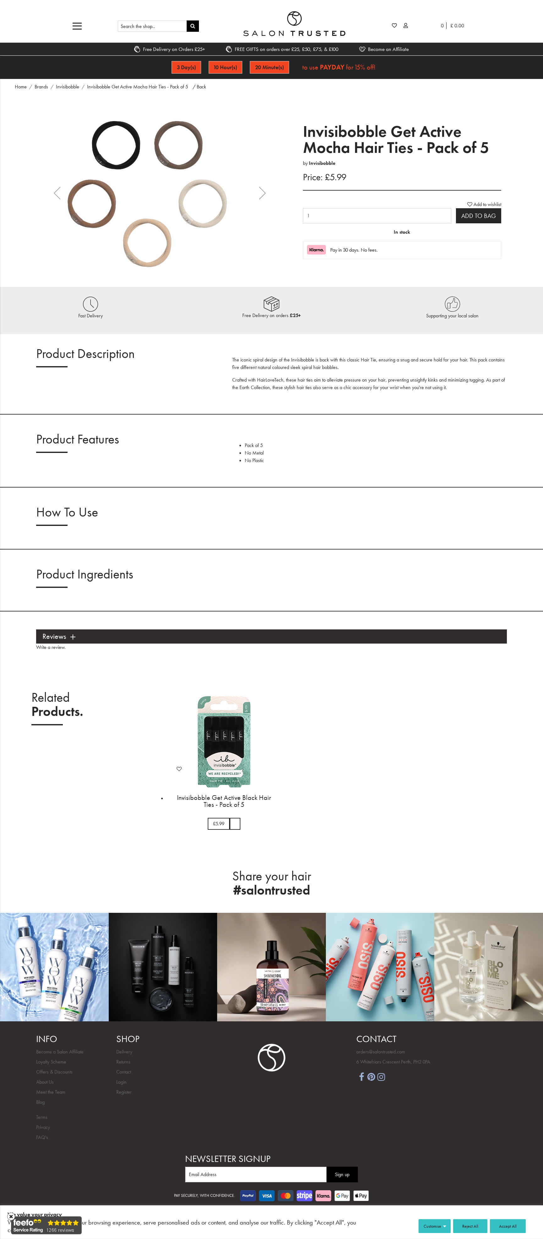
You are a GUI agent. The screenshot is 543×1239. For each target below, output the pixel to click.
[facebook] (361, 1076)
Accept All (508, 1226)
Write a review (50, 647)
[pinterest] (371, 1076)
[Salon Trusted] (294, 23)
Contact (123, 1072)
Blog (40, 1102)
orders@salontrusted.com (380, 1051)
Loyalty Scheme (51, 1061)
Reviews (54, 636)
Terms (41, 1117)
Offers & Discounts (54, 1072)
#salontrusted (271, 890)
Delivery (124, 1051)
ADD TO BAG (478, 216)
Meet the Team (50, 1092)
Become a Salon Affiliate (60, 1051)
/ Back (199, 86)
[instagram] (381, 1076)
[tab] (271, 636)
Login (121, 1082)
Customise (432, 1226)
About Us (45, 1082)
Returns (123, 1061)
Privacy (43, 1127)
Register (124, 1092)
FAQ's (42, 1137)
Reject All (470, 1226)
